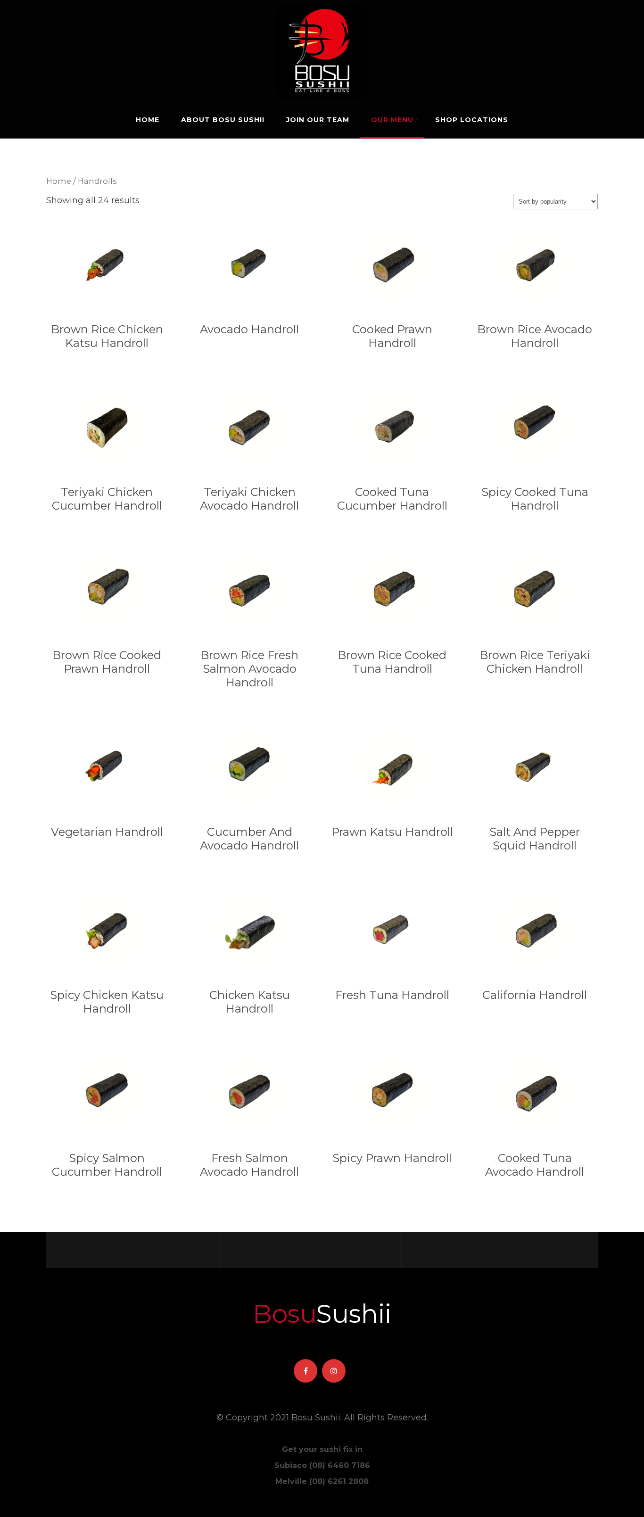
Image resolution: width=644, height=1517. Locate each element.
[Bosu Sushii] (322, 5)
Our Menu (392, 119)
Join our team (317, 119)
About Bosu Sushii (222, 119)
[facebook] (305, 1371)
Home (147, 119)
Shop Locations (471, 119)
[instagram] (334, 1371)
